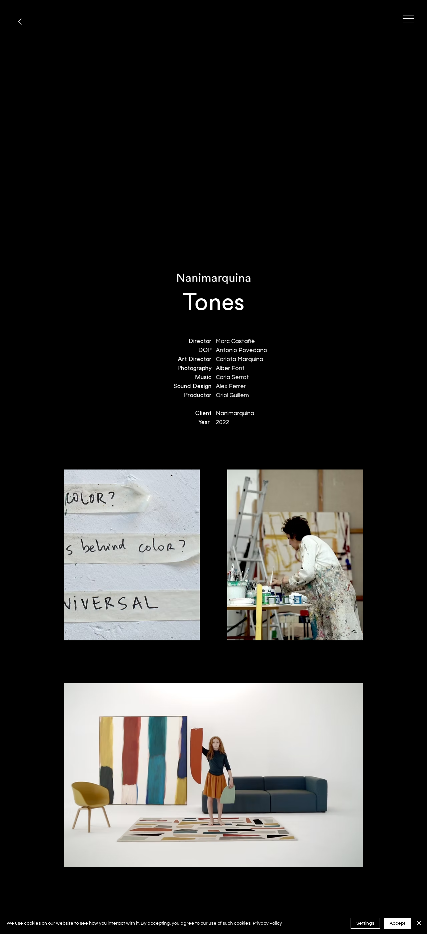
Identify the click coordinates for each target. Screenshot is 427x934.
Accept (397, 923)
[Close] (419, 923)
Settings (365, 923)
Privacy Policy (267, 923)
